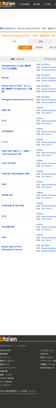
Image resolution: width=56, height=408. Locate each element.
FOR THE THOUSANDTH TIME (16, 174)
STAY (4, 237)
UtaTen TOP (5, 350)
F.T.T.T (5, 142)
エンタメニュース (8, 368)
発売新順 (39, 47)
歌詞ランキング (7, 361)
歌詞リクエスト (47, 357)
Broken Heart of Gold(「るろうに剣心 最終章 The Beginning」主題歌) (17, 89)
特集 (38, 4)
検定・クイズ (6, 375)
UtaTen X (44, 354)
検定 (49, 4)
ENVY (4, 184)
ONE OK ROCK (43, 64)
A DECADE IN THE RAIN (13, 206)
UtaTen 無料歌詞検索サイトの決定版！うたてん (17, 391)
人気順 (25, 47)
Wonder (5, 78)
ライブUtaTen (6, 382)
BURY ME (6, 110)
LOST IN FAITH (9, 163)
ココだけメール (47, 350)
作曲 (41, 41)
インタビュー (6, 385)
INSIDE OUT (7, 195)
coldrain (39, 107)
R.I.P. (4, 216)
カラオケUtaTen (7, 378)
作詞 (14, 41)
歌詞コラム (5, 364)
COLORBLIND (8, 227)
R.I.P (4, 121)
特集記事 (4, 371)
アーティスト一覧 (48, 361)
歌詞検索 (25, 4)
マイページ (5, 357)
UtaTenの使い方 (47, 368)
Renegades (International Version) (17, 99)
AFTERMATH (8, 131)
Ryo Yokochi (47, 113)
